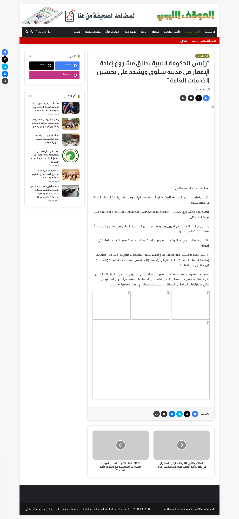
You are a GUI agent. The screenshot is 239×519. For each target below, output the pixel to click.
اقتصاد (155, 31)
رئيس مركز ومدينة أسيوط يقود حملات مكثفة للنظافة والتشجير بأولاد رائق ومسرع (45, 123)
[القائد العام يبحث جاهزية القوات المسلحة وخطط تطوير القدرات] (71, 140)
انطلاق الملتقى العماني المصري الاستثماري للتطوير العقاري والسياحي (45, 174)
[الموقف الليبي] (186, 15)
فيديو (77, 31)
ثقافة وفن (130, 31)
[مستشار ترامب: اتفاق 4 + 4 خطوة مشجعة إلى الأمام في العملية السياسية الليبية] (71, 108)
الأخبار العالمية (172, 31)
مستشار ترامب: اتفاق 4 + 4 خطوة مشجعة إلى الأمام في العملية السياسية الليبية (45, 107)
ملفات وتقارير (93, 31)
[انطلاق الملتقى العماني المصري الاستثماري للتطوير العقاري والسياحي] (71, 175)
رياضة (144, 31)
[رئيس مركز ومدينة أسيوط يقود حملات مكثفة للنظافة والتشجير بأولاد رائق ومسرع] (71, 124)
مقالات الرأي (112, 31)
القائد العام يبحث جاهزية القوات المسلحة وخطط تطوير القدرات (47, 139)
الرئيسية (210, 31)
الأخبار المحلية (192, 31)
